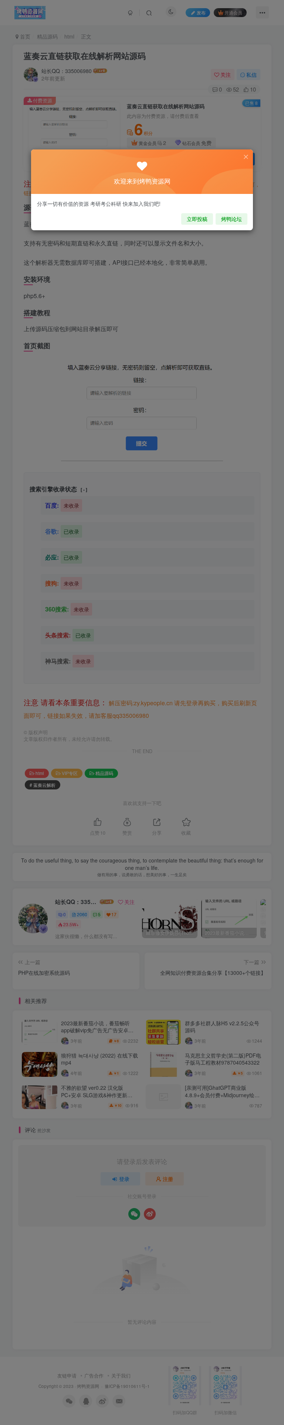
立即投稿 (197, 218)
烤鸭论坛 (231, 218)
